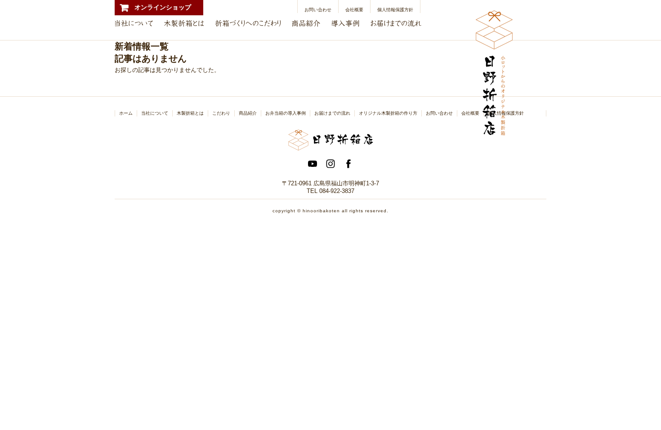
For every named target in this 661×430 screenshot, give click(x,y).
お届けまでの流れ (332, 113)
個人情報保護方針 (395, 9)
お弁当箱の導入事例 (285, 113)
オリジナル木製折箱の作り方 (388, 113)
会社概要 (354, 9)
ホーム (126, 113)
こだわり (221, 113)
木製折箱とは (190, 113)
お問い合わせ (317, 9)
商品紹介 (248, 113)
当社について (154, 113)
